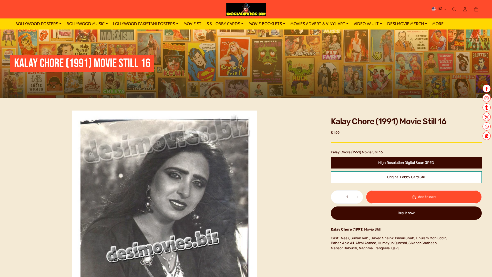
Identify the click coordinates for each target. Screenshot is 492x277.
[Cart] (476, 9)
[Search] (454, 9)
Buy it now (406, 213)
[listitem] (438, 24)
